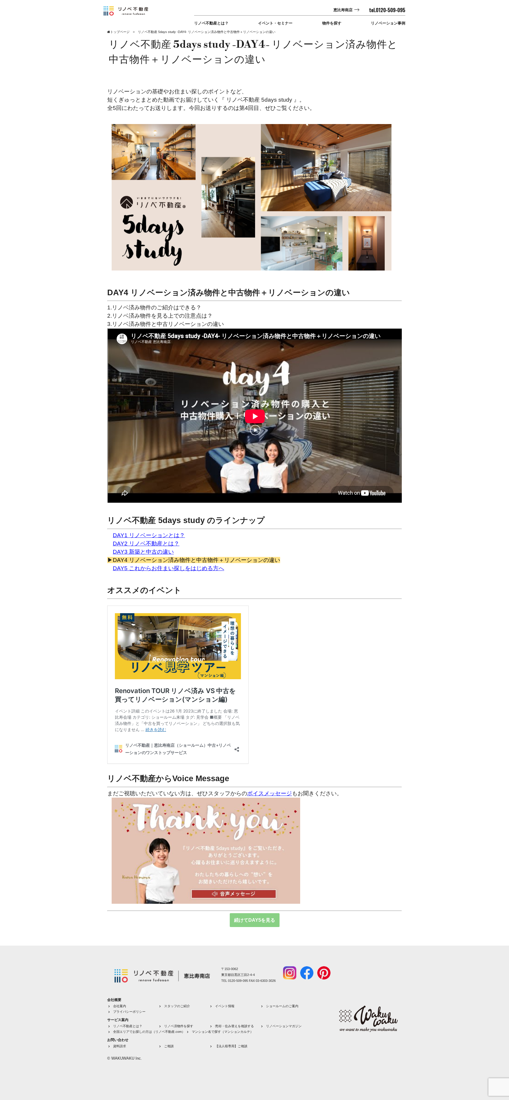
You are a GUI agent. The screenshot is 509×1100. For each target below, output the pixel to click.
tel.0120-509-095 (387, 10)
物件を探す (331, 23)
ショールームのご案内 (282, 1006)
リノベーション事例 (388, 23)
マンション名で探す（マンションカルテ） (222, 1031)
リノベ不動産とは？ (211, 23)
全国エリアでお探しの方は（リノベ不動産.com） (149, 1031)
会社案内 (119, 1006)
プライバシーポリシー (129, 1011)
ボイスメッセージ (269, 793)
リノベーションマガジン (284, 1026)
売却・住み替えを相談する (234, 1026)
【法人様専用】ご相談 (231, 1046)
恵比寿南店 (343, 10)
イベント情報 (224, 1006)
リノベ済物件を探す (178, 1026)
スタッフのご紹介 (177, 1006)
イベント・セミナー (275, 23)
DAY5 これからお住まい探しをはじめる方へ (168, 568)
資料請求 (119, 1046)
